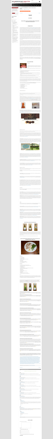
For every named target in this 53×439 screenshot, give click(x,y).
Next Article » (40, 367)
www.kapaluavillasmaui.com (34, 215)
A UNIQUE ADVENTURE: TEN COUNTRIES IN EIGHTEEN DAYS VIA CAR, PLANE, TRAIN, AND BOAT (15, 33)
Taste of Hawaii (37, 362)
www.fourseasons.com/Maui (22, 177)
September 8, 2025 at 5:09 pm (22, 378)
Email (20, 431)
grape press (31, 357)
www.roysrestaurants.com (29, 185)
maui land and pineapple (36, 359)
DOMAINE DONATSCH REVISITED (14, 25)
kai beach (33, 358)
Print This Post (26, 9)
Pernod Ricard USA (33, 360)
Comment (28, 9)
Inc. (27, 358)
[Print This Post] (24, 9)
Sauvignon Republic (38, 361)
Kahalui (29, 358)
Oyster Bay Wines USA (30, 360)
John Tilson (22, 400)
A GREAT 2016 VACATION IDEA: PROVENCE (15, 26)
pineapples (27, 361)
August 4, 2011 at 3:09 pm (22, 412)
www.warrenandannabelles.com (36, 194)
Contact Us (39, 2)
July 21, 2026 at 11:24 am (22, 374)
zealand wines (33, 363)
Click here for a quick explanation (32, 365)
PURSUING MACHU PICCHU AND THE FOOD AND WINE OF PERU (15, 36)
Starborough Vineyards (25, 362)
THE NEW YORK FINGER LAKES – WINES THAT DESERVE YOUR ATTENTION (15, 28)
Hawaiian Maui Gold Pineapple (34, 357)
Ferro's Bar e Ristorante (22, 357)
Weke (29, 363)
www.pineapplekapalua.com (32, 160)
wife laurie (31, 363)
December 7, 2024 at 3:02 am (22, 382)
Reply (20, 383)
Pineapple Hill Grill (21, 361)
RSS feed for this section (14, 19)
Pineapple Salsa (24, 361)
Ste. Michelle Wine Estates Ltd (29, 362)
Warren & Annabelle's (27, 363)
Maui (27, 359)
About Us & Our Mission (35, 2)
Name (20, 430)
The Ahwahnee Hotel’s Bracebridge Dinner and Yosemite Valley (15, 42)
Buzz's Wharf (37, 356)
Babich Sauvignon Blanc (28, 356)
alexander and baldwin (24, 356)
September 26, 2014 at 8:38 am (22, 396)
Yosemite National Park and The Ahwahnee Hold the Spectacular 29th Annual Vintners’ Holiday (15, 40)
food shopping (28, 357)
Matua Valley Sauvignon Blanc (24, 359)
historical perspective (25, 358)
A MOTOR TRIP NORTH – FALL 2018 (15, 24)
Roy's (31, 361)
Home (32, 2)
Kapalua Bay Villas (38, 358)
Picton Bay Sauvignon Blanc (37, 360)
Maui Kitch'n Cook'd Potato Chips (31, 359)
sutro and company (33, 362)
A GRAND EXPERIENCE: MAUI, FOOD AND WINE (15, 34)
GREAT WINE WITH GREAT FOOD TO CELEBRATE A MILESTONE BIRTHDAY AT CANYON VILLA (14, 23)
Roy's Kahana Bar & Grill (34, 361)
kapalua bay (35, 358)
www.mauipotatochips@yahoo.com (32, 98)
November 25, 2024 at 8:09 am (22, 389)
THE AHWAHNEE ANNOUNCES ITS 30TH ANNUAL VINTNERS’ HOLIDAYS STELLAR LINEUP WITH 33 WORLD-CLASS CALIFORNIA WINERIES (15, 38)
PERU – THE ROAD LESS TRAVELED (14, 29)
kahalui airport (31, 358)
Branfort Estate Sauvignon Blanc (33, 356)
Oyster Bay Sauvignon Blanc (25, 360)
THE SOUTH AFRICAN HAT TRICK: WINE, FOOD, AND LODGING (14, 31)
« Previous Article (21, 367)
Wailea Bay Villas (23, 363)
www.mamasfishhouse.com (22, 142)
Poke (28, 361)
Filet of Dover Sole (25, 357)
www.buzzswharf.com (26, 136)
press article (30, 361)
